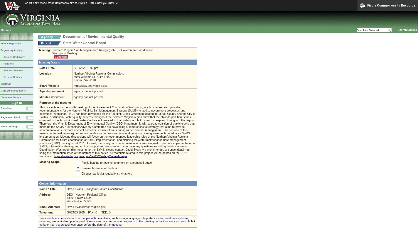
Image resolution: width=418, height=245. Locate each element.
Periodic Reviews (13, 70)
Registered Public (11, 117)
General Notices (12, 77)
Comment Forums (11, 97)
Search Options (407, 30)
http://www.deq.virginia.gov (91, 85)
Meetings (6, 84)
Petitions (8, 63)
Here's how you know (101, 3)
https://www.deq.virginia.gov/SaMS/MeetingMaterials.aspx (90, 156)
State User (7, 108)
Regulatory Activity (12, 50)
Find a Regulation (11, 43)
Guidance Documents (13, 90)
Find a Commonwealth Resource (391, 5)
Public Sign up (9, 126)
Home (5, 30)
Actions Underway (14, 57)
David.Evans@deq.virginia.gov (86, 206)
